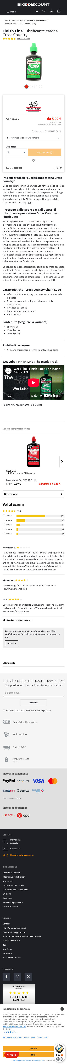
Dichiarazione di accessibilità (15, 889)
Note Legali (8, 881)
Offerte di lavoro (10, 906)
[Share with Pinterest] (60, 168)
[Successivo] (62, 461)
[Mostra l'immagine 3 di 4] (35, 86)
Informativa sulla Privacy (14, 876)
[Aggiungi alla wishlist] (33, 160)
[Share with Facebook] (53, 168)
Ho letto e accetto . (28, 710)
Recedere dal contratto (22, 854)
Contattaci (15, 848)
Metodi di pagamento (15, 773)
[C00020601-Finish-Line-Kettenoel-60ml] (33, 62)
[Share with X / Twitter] (57, 168)
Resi (4, 945)
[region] (33, 456)
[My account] (51, 12)
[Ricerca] (36, 12)
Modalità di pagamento (13, 902)
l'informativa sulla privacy (38, 710)
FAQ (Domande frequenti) (14, 928)
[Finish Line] (33, 106)
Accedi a (11, 643)
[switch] (59, 1059)
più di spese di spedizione (49, 124)
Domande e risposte (15, 841)
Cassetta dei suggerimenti (14, 932)
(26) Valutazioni (23, 38)
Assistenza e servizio (12, 957)
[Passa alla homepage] (33, 4)
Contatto (6, 923)
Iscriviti (33, 702)
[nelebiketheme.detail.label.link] (33, 452)
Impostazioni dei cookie (13, 885)
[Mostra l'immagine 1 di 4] (26, 86)
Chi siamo (7, 893)
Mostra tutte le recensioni (17, 620)
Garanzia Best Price (11, 940)
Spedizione (7, 898)
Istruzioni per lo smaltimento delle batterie (22, 936)
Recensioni (7, 953)
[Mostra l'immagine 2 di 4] (31, 86)
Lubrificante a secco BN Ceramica (20, 472)
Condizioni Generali (11, 872)
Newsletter (7, 949)
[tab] (33, 494)
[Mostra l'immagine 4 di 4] (40, 86)
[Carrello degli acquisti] (59, 12)
